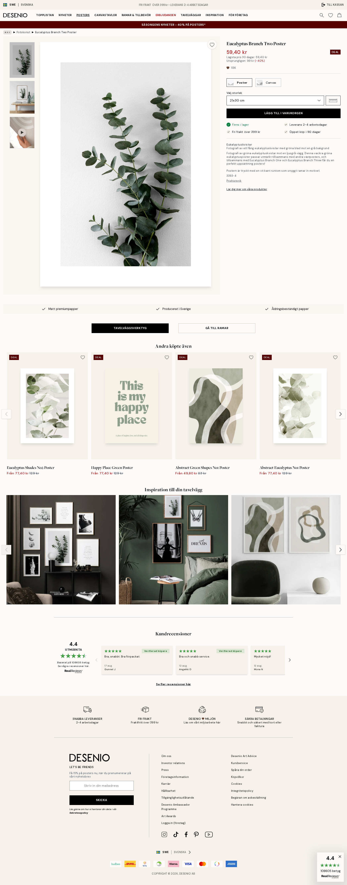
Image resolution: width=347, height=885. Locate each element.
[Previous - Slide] (6, 414)
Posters (83, 15)
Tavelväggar (191, 15)
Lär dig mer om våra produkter (247, 189)
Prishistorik (234, 181)
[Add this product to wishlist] (212, 44)
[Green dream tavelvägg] (173, 549)
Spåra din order (241, 770)
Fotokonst (23, 32)
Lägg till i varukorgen (283, 113)
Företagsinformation (175, 777)
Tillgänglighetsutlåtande (177, 797)
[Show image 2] (22, 97)
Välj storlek (234, 93)
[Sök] (321, 15)
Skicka (101, 800)
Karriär (166, 784)
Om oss (166, 756)
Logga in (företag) (173, 823)
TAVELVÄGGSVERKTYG (130, 328)
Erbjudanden (166, 15)
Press (165, 770)
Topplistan (45, 15)
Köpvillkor (237, 777)
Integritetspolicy (242, 791)
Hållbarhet (168, 791)
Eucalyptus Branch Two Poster (56, 32)
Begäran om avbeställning (248, 797)
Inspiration (215, 15)
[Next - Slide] (340, 414)
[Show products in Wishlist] (330, 15)
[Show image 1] (22, 60)
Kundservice (239, 763)
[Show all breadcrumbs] (7, 32)
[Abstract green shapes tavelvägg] (286, 549)
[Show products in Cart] (339, 15)
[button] (333, 100)
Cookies (236, 784)
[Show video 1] (22, 132)
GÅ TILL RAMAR (216, 328)
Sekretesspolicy (78, 812)
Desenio (185, 873)
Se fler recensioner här (173, 684)
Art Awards (168, 816)
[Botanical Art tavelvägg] (61, 549)
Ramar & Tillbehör (136, 15)
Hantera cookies (242, 804)
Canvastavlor (105, 15)
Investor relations (173, 763)
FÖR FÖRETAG (238, 15)
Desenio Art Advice (244, 756)
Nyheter (65, 15)
